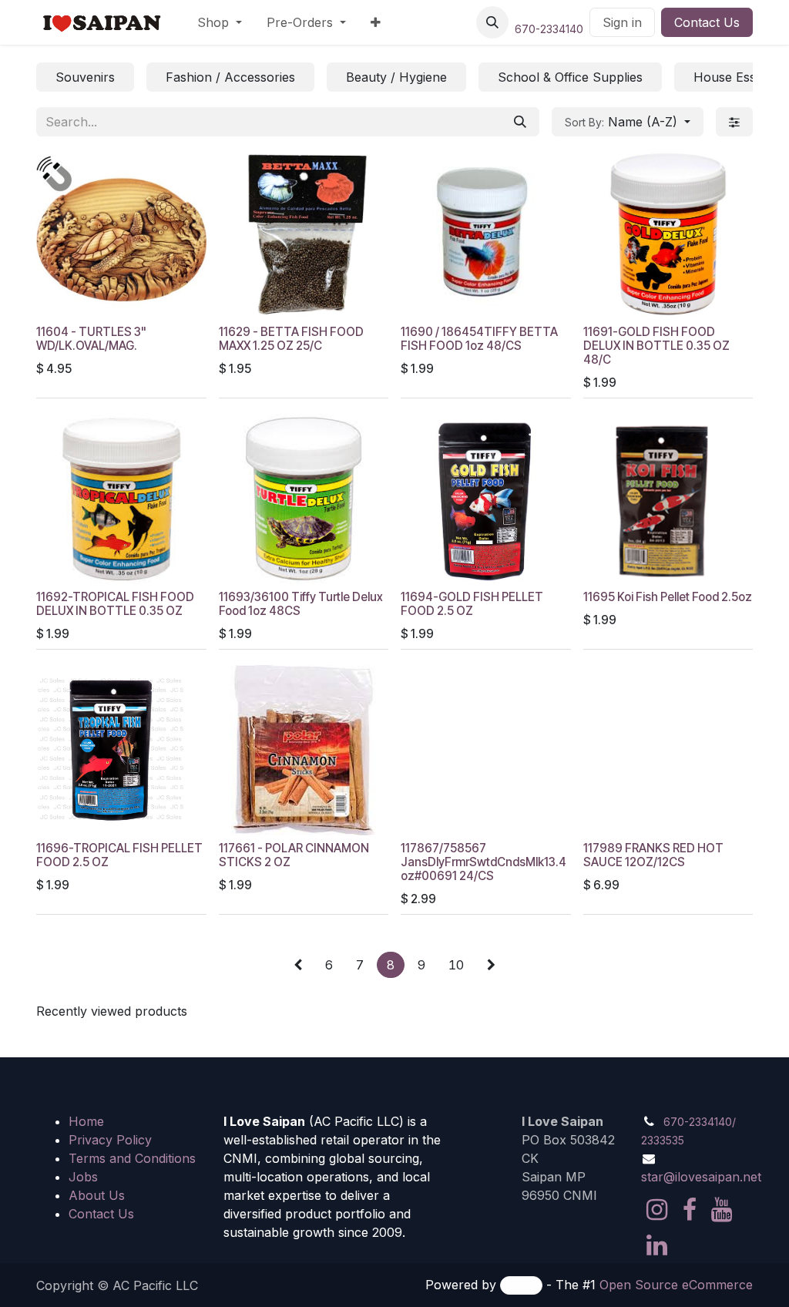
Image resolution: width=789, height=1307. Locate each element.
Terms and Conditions (132, 1158)
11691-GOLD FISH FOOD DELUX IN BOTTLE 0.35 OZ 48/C (656, 345)
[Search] (520, 121)
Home (86, 1121)
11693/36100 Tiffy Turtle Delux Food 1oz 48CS (301, 604)
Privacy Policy (110, 1139)
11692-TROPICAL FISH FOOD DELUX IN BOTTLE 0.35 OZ (115, 604)
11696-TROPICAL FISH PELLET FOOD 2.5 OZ (119, 855)
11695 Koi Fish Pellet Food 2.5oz (667, 597)
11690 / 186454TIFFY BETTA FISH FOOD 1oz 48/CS (479, 338)
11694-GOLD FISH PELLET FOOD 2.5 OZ (472, 604)
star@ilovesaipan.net (701, 1176)
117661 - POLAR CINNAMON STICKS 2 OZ (294, 855)
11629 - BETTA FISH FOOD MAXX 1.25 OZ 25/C (291, 338)
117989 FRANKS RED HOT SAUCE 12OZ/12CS (653, 855)
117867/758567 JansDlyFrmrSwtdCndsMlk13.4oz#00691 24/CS (483, 862)
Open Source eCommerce (676, 1284)
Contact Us (707, 22)
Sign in (622, 22)
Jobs (83, 1176)
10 (456, 965)
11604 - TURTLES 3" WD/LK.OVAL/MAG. (91, 338)
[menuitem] (219, 22)
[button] (492, 22)
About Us (97, 1195)
